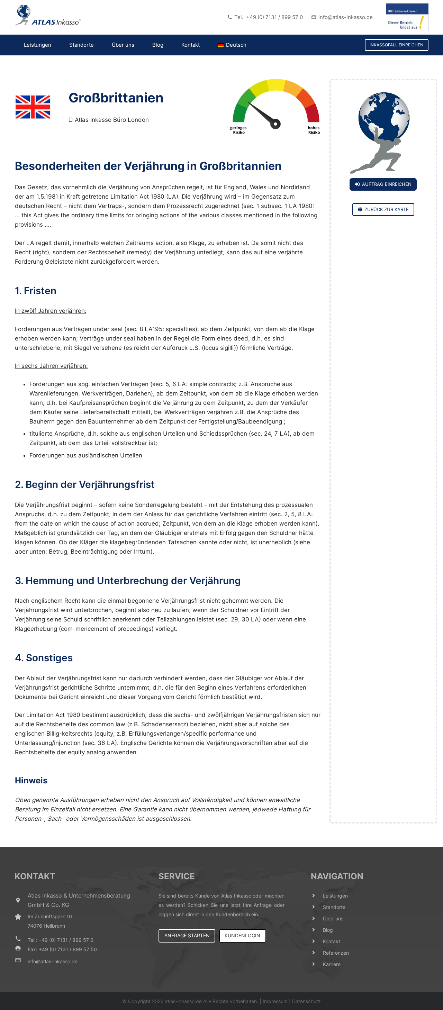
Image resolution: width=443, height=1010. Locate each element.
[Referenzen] (317, 952)
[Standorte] (317, 907)
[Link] (48, 15)
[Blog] (317, 930)
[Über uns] (317, 918)
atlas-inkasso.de (183, 1001)
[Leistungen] (317, 895)
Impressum (275, 1001)
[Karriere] (317, 964)
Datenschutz (306, 1001)
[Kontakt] (317, 941)
